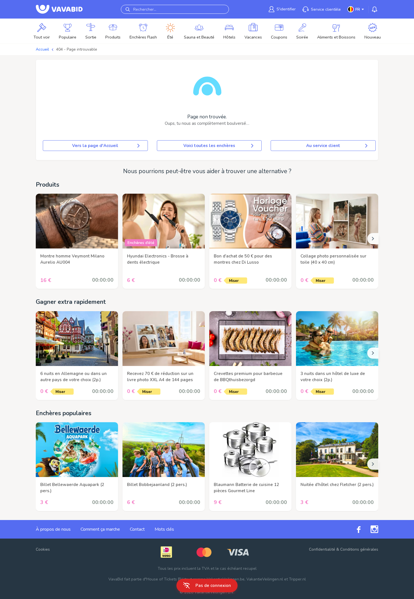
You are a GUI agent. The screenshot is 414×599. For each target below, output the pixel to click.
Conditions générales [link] (359, 549)
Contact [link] (137, 529)
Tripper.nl (297, 579)
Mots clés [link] (164, 529)
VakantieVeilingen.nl (264, 579)
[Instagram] (369, 529)
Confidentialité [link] (322, 549)
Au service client (323, 145)
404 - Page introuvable (76, 49)
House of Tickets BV (164, 579)
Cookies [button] (43, 549)
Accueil (42, 49)
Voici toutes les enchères (209, 145)
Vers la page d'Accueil (95, 145)
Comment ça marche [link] (100, 529)
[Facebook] (353, 529)
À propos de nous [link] (53, 529)
